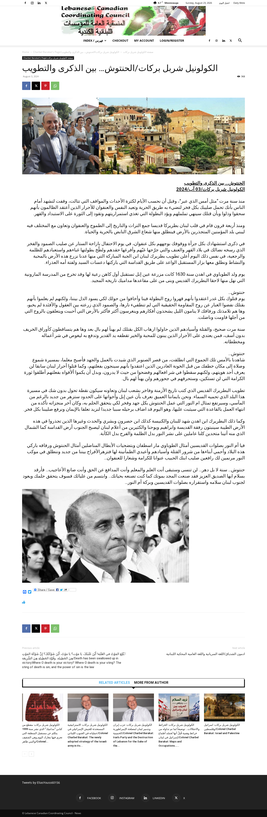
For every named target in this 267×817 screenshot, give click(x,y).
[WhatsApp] (55, 86)
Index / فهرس (93, 40)
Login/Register (172, 40)
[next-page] (31, 754)
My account (144, 40)
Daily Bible (239, 2)
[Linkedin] (39, 3)
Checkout (120, 40)
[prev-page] (24, 754)
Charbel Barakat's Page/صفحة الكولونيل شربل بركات (48, 57)
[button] (240, 41)
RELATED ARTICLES (114, 682)
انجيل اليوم (224, 2)
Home (25, 52)
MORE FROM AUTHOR (151, 682)
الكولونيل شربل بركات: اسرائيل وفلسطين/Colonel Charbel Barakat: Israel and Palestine (222, 729)
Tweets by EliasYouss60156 (41, 783)
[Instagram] (32, 3)
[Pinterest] (45, 86)
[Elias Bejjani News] (133, 21)
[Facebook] (25, 3)
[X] (46, 3)
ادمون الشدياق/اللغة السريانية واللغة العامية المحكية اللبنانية (205, 654)
